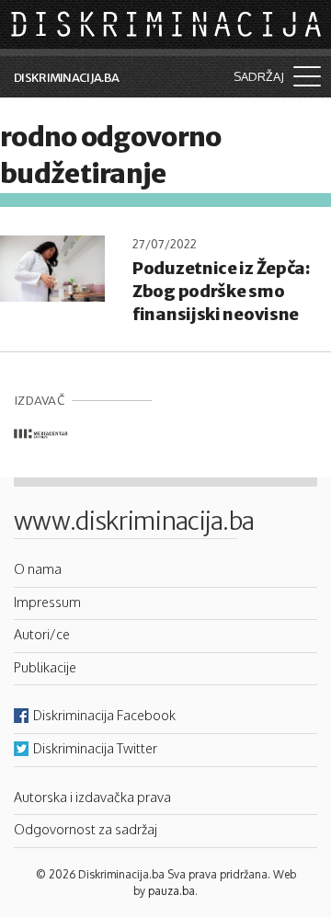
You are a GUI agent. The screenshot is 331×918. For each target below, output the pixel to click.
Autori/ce (42, 633)
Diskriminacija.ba (66, 78)
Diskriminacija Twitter (95, 748)
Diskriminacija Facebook (104, 714)
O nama (38, 568)
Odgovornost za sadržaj (85, 828)
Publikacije (45, 667)
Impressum (47, 601)
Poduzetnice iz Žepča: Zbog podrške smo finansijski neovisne (221, 291)
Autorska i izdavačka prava (92, 796)
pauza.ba (171, 891)
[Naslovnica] (167, 23)
